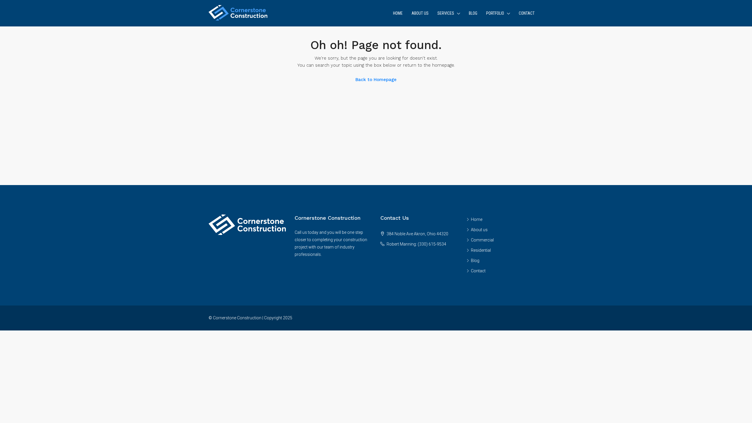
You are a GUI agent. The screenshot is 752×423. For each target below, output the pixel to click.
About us (420, 13)
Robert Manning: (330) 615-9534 (416, 244)
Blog (473, 13)
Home (398, 13)
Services (445, 13)
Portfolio (495, 13)
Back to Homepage (376, 79)
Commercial (482, 240)
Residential (481, 250)
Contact (527, 13)
